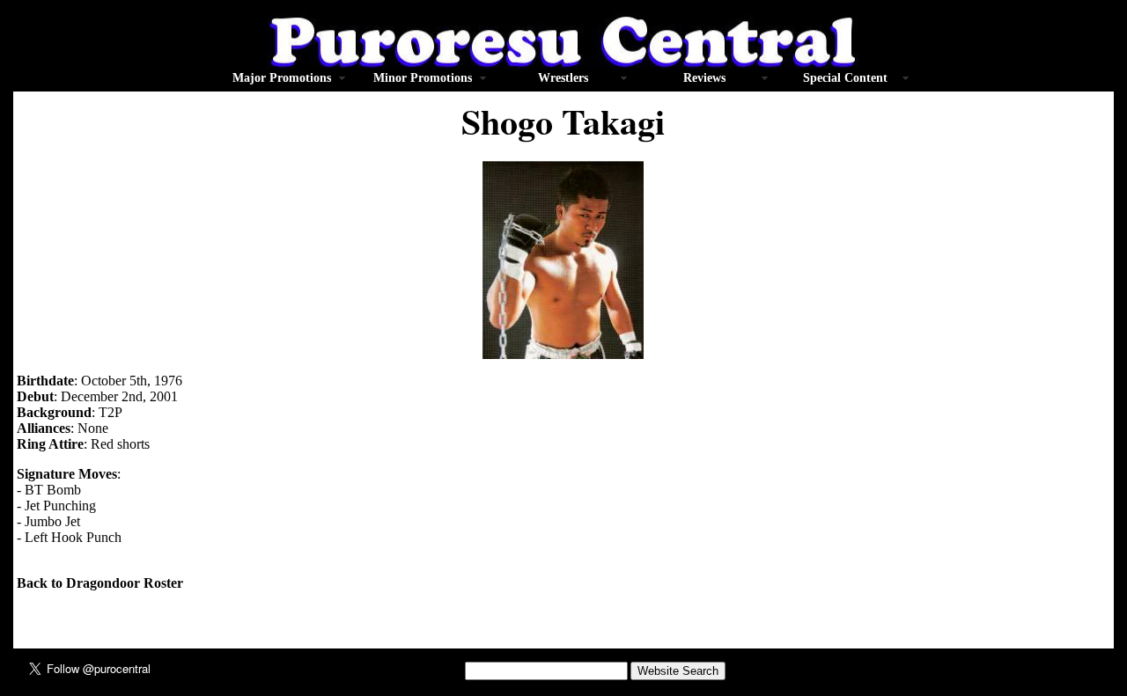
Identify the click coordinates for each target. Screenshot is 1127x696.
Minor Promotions (422, 77)
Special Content (845, 77)
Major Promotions (281, 77)
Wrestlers (563, 77)
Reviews (704, 77)
